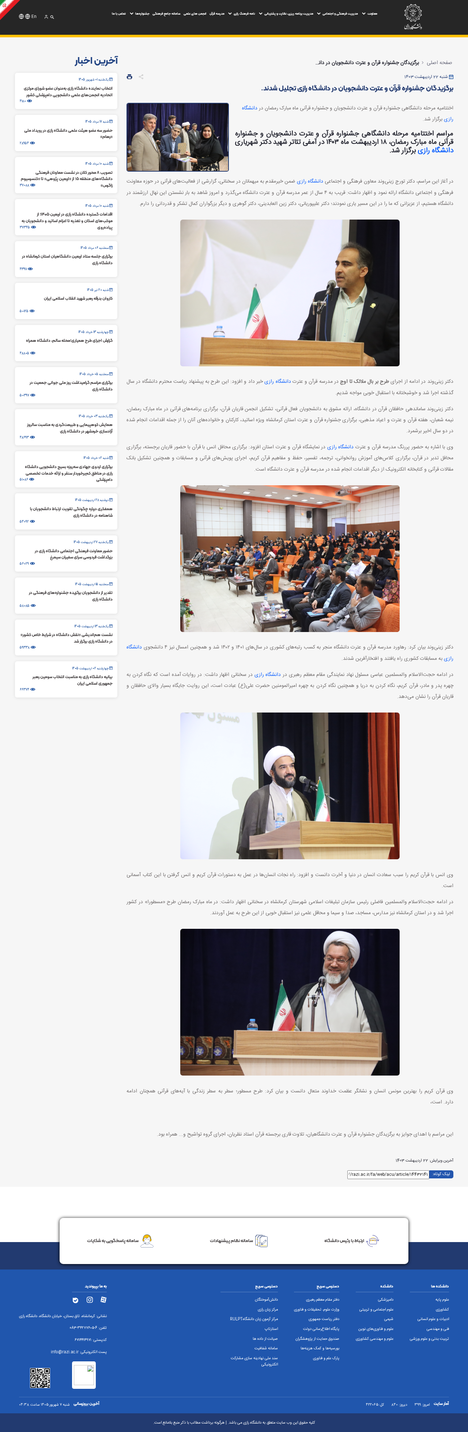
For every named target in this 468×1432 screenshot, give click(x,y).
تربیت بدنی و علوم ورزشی (429, 1339)
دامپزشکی (385, 1300)
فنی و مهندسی (438, 1329)
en (34, 16)
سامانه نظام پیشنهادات (231, 1240)
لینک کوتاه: (441, 1174)
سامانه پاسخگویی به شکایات (113, 1240)
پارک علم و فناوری (326, 1358)
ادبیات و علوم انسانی (433, 1319)
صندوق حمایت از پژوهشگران (317, 1339)
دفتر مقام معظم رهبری (322, 1300)
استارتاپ (271, 1329)
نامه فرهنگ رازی (244, 13)
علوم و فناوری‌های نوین (375, 1329)
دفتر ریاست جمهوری (324, 1319)
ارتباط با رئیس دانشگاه (344, 1240)
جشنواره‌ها (142, 13)
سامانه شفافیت (266, 1348)
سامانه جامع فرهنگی (166, 13)
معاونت (372, 13)
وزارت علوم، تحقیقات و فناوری (316, 1310)
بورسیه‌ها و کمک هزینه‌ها (320, 1348)
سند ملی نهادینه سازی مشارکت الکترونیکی (254, 1362)
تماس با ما (119, 13)
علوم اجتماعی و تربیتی (376, 1310)
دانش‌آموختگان (266, 1300)
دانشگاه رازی (435, 151)
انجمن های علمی (195, 13)
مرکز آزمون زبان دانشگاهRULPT (254, 1319)
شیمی (388, 1319)
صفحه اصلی (439, 63)
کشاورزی (442, 1310)
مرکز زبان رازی (268, 1310)
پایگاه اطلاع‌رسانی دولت (321, 1329)
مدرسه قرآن (217, 13)
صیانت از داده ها (265, 1339)
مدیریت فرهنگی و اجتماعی (340, 13)
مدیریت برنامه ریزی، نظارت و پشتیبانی (288, 13)
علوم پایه (442, 1300)
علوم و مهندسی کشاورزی (374, 1339)
